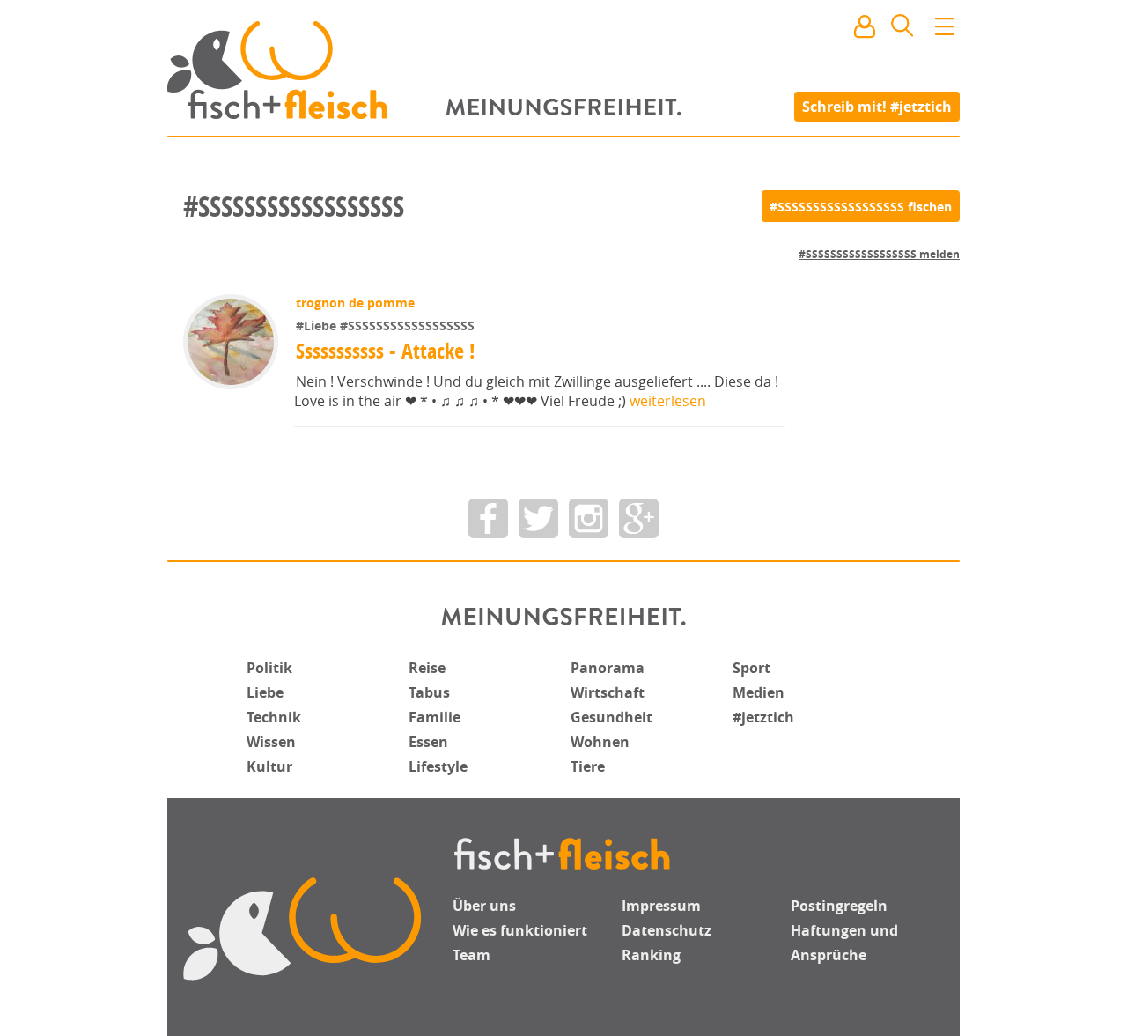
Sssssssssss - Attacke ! (385, 351)
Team (471, 955)
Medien (758, 692)
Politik (269, 667)
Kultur (269, 766)
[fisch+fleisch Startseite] (563, 70)
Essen (428, 741)
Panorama (608, 667)
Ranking (651, 955)
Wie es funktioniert (520, 930)
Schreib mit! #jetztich (877, 105)
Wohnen (600, 741)
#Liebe (318, 325)
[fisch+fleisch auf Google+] (639, 518)
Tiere (588, 766)
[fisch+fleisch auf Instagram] (588, 518)
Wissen (271, 741)
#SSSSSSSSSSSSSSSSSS (407, 325)
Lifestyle (438, 766)
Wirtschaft (608, 692)
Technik (274, 717)
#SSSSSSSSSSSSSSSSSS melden (879, 254)
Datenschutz (666, 930)
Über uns (484, 905)
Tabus (429, 692)
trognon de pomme (355, 302)
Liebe (265, 692)
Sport (751, 667)
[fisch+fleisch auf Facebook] (488, 518)
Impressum (661, 905)
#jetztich (763, 717)
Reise (427, 667)
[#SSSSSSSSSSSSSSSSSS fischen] (861, 206)
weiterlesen (668, 401)
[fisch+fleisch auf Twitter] (538, 518)
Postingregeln (839, 905)
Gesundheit (611, 717)
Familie (434, 717)
